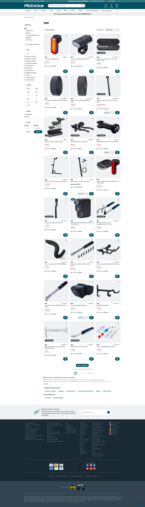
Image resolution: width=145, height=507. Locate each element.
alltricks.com (115, 426)
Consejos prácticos (52, 439)
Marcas (32, 17)
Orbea (82, 448)
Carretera (43, 10)
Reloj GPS (95, 446)
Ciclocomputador (97, 456)
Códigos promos (70, 430)
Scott (81, 454)
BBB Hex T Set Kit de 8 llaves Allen (54, 141)
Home (26, 17)
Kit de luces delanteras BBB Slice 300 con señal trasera (107, 182)
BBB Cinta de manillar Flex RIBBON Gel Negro (81, 101)
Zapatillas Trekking (97, 454)
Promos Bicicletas (71, 432)
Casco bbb (48, 397)
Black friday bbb (58, 397)
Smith (81, 437)
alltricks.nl (115, 434)
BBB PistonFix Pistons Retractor (79, 346)
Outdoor (72, 10)
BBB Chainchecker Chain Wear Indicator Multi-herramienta (55, 347)
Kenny (82, 443)
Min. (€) (26, 125)
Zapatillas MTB (96, 428)
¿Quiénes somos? (30, 423)
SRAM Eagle (83, 452)
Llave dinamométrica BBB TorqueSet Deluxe (80, 264)
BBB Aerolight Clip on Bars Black (79, 141)
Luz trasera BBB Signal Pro (52, 59)
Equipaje (28, 33)
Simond (82, 432)
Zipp (81, 446)
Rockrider (83, 423)
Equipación (28, 37)
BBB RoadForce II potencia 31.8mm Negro (108, 141)
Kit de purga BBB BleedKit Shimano (106, 346)
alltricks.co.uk (116, 423)
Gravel (51, 10)
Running (28, 10)
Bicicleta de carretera (98, 445)
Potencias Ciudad (50, 391)
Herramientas (29, 30)
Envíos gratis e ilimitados (86, 1)
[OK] (108, 412)
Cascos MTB (95, 437)
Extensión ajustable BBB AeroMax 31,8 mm (108, 264)
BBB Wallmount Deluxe (103, 305)
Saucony (82, 430)
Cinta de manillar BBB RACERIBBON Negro (56, 264)
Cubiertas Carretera (98, 426)
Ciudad (58, 10)
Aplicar (38, 131)
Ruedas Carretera (97, 432)
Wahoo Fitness (84, 439)
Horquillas (95, 434)
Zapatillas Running (97, 423)
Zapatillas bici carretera (99, 441)
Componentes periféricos (32, 35)
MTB (35, 10)
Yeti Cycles (83, 434)
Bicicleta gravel (96, 448)
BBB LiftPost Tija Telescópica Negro (80, 181)
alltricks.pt (115, 432)
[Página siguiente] (92, 373)
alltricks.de (115, 428)
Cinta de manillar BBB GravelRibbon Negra (56, 100)
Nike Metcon (83, 424)
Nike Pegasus (84, 426)
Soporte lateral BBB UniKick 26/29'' (54, 222)
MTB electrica (96, 443)
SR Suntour (83, 441)
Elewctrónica (107, 391)
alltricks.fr (115, 424)
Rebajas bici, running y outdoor (34, 439)
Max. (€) (36, 125)
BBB (25, 28)
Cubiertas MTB (96, 424)
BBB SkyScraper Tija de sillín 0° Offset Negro (107, 101)
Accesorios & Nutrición (92, 10)
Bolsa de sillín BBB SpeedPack (79, 305)
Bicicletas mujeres (97, 435)
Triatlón (81, 10)
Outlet (117, 10)
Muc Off (82, 445)
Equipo (98, 391)
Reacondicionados (107, 10)
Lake (81, 435)
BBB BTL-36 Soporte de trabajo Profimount (56, 181)
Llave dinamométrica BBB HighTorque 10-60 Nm (56, 306)
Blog (67, 423)
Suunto (82, 428)
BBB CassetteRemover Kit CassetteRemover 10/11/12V (104, 223)
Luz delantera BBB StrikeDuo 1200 (80, 59)
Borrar (29, 131)
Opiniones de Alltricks (53, 432)
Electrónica (29, 39)
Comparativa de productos (55, 441)
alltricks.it (114, 430)
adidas (82, 450)
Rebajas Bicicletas (71, 428)
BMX (65, 10)
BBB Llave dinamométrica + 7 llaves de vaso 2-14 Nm (107, 59)
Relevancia (109, 30)
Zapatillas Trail (96, 439)
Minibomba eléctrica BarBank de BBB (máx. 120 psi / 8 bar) (82, 223)
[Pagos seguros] (56, 467)
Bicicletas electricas (98, 430)
